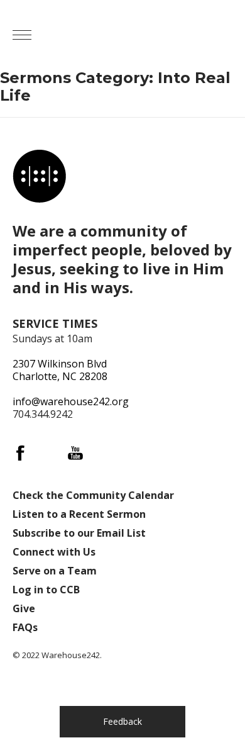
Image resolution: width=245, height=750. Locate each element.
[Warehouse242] (144, 34)
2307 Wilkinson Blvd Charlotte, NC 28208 (60, 370)
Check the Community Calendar (93, 495)
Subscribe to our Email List (79, 533)
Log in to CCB (46, 589)
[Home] (39, 176)
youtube (75, 453)
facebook (20, 453)
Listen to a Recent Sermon (79, 514)
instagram (47, 453)
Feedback (122, 721)
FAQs (25, 627)
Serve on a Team (55, 571)
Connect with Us (54, 552)
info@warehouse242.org (71, 401)
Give (24, 608)
